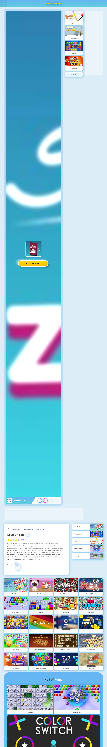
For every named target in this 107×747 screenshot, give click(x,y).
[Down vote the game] (45, 500)
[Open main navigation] (3, 3)
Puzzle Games (28, 529)
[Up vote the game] (40, 500)
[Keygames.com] (8, 529)
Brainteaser (16, 529)
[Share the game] (50, 500)
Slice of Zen (40, 529)
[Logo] (53, 3)
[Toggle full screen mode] (56, 500)
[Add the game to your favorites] (27, 534)
